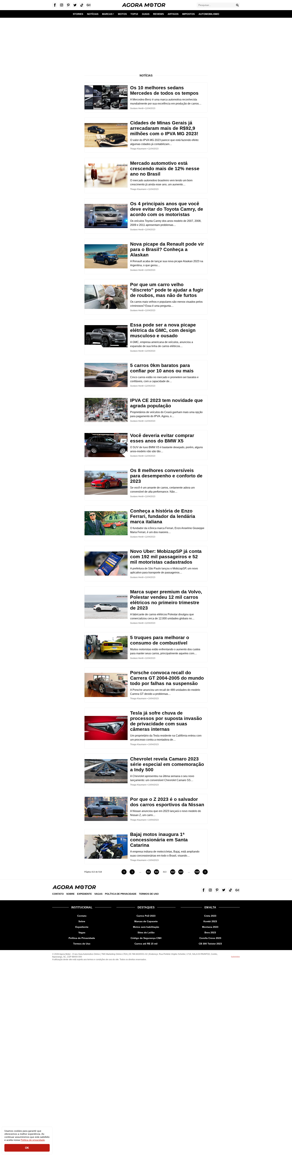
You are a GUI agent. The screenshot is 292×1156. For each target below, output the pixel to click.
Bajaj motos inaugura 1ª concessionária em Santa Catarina (159, 840)
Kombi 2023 (210, 921)
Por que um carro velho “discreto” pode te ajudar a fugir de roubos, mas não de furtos (166, 290)
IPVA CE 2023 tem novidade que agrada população (166, 403)
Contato (58, 893)
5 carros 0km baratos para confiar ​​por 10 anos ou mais (162, 368)
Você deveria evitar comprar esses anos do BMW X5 (162, 438)
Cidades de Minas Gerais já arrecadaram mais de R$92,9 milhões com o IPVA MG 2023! (164, 128)
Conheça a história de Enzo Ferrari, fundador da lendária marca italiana (162, 516)
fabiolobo (235, 957)
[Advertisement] (146, 43)
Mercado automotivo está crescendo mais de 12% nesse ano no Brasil (164, 169)
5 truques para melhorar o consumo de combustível (159, 640)
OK (27, 1147)
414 (173, 872)
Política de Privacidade (120, 893)
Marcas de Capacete (146, 921)
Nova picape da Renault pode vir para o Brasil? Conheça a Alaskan (167, 249)
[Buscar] (237, 5)
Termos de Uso (149, 893)
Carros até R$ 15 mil (146, 943)
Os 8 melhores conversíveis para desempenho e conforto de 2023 (166, 476)
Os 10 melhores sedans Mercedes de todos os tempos (164, 90)
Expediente (84, 893)
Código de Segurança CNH (146, 938)
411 (149, 872)
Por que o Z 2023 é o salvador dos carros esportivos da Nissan (167, 802)
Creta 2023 (210, 915)
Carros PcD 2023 (146, 915)
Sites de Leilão (146, 932)
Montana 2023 (210, 927)
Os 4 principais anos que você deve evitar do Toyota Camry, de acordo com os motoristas (166, 209)
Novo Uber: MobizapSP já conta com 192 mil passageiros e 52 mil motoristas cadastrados (166, 557)
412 (157, 872)
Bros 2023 (210, 932)
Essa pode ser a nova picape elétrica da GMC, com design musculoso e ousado (163, 330)
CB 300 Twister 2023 (210, 943)
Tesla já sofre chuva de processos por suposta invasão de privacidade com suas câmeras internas (166, 721)
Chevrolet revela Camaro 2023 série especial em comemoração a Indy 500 (167, 764)
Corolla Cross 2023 (210, 938)
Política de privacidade (33, 1140)
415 (181, 872)
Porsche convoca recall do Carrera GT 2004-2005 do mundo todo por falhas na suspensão (167, 678)
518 (197, 872)
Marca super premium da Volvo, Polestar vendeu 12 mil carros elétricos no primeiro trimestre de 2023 (166, 600)
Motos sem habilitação (146, 927)
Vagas (98, 893)
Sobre (70, 893)
